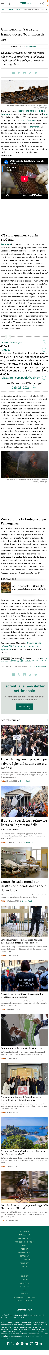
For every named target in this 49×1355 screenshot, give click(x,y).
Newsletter (24, 1235)
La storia (24, 1287)
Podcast (24, 1249)
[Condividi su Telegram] (35, 73)
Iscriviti (22, 707)
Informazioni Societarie (24, 1297)
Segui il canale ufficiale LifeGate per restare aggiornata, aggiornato (21, 646)
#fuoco (6, 350)
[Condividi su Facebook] (13, 73)
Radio (24, 1245)
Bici (2, 1221)
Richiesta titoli (24, 1252)
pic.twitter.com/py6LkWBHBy (21, 378)
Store (14, 3)
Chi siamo (24, 1283)
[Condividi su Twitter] (19, 73)
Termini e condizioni (24, 1301)
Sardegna (42, 666)
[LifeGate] (24, 3)
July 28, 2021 (20, 387)
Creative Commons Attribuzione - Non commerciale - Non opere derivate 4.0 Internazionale (24, 660)
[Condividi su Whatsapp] (30, 73)
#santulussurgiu (12, 342)
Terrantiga (6, 244)
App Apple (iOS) (24, 1238)
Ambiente (5, 842)
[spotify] (22, 1343)
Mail (24, 1290)
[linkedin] (36, 1343)
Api (35, 666)
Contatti (24, 1280)
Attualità (24, 1231)
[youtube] (27, 1343)
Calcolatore (24, 1260)
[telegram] (41, 1343)
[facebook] (8, 1343)
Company (24, 1276)
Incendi (30, 666)
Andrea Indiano (32, 46)
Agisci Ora (24, 1263)
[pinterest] (17, 1343)
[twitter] (12, 1343)
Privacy (24, 1294)
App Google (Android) (24, 1242)
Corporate (24, 1256)
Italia (3, 781)
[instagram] (31, 1343)
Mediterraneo (33, 126)
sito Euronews (30, 120)
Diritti (3, 901)
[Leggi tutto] (46, 720)
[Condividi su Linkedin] (24, 73)
